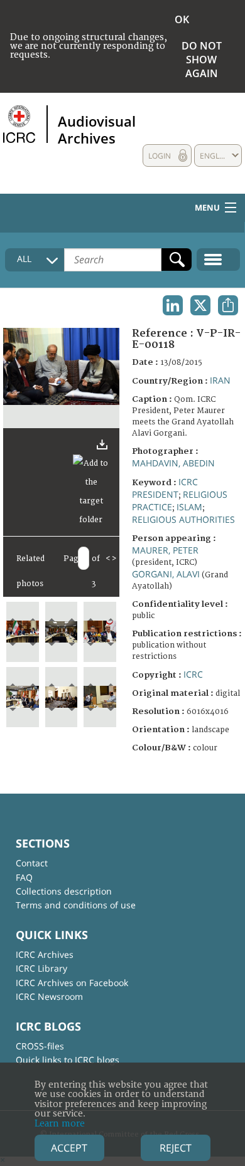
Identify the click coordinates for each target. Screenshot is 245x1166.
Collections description (64, 891)
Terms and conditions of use (76, 905)
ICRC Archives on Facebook (72, 983)
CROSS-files (40, 1046)
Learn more (60, 1123)
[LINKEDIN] (173, 305)
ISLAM (189, 507)
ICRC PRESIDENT (165, 488)
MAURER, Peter (165, 550)
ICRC (193, 674)
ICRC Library (41, 968)
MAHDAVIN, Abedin (173, 463)
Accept (69, 1148)
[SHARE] (228, 305)
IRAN (220, 380)
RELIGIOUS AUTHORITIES (183, 519)
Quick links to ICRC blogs (67, 1060)
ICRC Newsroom (49, 996)
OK (182, 19)
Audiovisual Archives (97, 129)
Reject (176, 1148)
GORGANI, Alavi (166, 574)
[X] (200, 305)
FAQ (24, 877)
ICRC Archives (45, 954)
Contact (32, 863)
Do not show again (202, 59)
